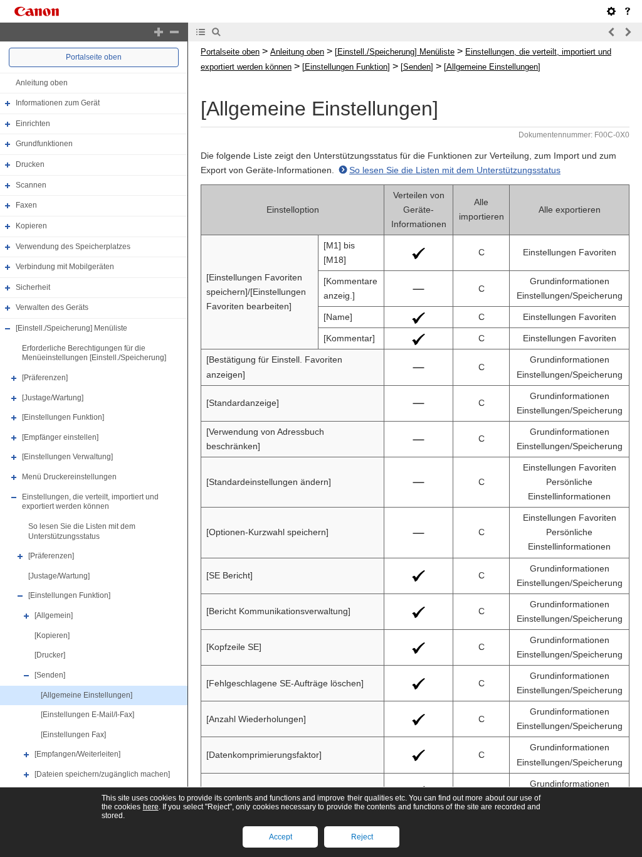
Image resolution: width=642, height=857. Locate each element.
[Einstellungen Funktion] (63, 417)
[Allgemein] (53, 615)
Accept (280, 837)
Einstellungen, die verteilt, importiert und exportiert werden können (90, 501)
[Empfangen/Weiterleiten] (77, 754)
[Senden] (49, 675)
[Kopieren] (52, 635)
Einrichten (33, 123)
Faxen (26, 205)
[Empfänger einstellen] (60, 437)
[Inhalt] (201, 32)
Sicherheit (33, 287)
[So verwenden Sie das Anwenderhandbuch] (627, 11)
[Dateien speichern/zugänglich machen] (102, 774)
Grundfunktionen (44, 144)
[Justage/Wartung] (52, 397)
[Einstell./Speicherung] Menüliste (71, 328)
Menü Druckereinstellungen (69, 476)
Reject (362, 837)
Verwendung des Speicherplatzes (73, 246)
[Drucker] (49, 655)
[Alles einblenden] (159, 32)
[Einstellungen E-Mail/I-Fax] (87, 714)
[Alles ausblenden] (174, 32)
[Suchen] (216, 32)
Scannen (31, 185)
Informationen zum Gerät (58, 102)
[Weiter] (627, 32)
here (151, 806)
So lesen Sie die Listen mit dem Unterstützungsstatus (81, 531)
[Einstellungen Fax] (73, 734)
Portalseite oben (94, 57)
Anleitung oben (42, 82)
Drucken (30, 164)
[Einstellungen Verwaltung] (67, 457)
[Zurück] (612, 32)
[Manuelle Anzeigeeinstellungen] (611, 11)
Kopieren (31, 225)
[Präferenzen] (45, 377)
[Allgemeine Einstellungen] (86, 695)
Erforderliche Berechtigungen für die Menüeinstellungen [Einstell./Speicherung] (94, 353)
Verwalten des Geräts (52, 308)
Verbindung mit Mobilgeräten (65, 266)
